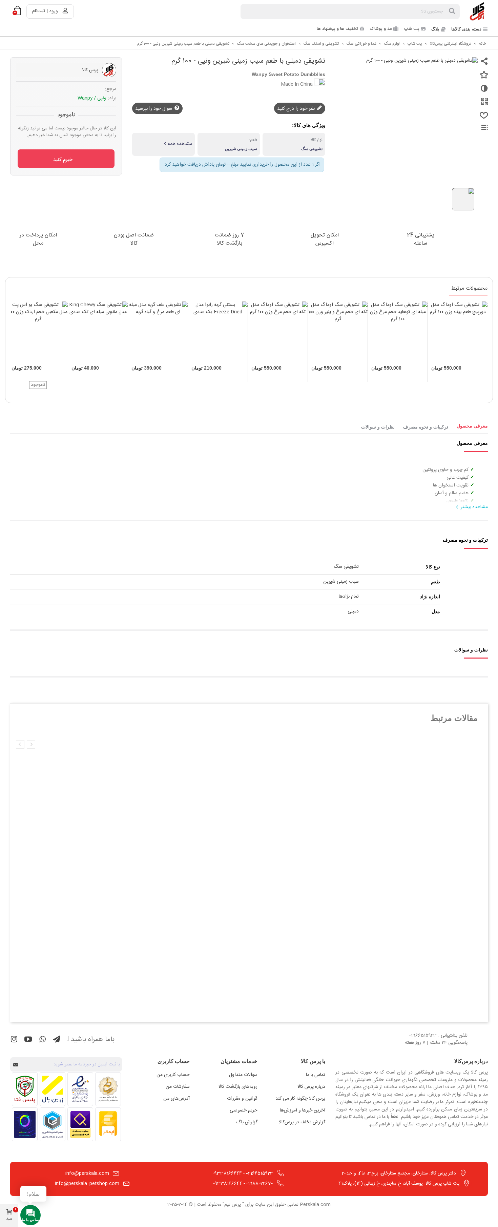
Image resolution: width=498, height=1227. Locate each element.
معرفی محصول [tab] (472, 426)
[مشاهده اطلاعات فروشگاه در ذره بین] (80, 1124)
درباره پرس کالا (311, 1087)
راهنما (480, 127)
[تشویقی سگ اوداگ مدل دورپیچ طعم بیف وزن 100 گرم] (457, 331)
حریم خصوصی (243, 1110)
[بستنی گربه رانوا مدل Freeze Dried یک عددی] (218, 331)
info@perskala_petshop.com (87, 1184)
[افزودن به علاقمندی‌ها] (483, 77)
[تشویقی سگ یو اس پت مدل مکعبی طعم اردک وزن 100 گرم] (38, 331)
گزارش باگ (246, 1122)
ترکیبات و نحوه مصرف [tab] (425, 427)
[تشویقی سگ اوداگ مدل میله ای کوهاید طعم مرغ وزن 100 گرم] (398, 331)
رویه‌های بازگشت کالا (238, 1087)
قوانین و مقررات (242, 1099)
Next (20, 744)
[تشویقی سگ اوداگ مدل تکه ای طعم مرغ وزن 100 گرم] (278, 331)
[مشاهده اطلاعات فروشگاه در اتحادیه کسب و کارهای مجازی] (52, 1124)
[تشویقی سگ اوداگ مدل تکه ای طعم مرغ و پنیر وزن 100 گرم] (338, 331)
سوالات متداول (243, 1075)
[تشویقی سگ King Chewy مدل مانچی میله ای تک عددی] (98, 331)
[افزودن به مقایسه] (483, 91)
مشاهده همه (180, 144)
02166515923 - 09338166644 (242, 1173)
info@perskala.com (87, 1173)
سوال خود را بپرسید (154, 109)
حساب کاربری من (173, 1075)
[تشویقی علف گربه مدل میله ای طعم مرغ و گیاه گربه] (158, 331)
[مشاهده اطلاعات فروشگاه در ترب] (24, 1124)
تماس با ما (315, 1075)
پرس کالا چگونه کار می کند (300, 1099)
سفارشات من (178, 1087)
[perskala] (478, 11)
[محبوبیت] (483, 118)
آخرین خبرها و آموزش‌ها (302, 1110)
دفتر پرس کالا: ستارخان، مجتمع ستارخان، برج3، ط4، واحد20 (399, 1173)
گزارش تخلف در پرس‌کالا (302, 1122)
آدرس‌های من (176, 1099)
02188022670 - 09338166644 (243, 1184)
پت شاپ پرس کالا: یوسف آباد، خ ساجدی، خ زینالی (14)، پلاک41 (398, 1184)
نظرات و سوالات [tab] (377, 427)
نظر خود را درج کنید (296, 109)
